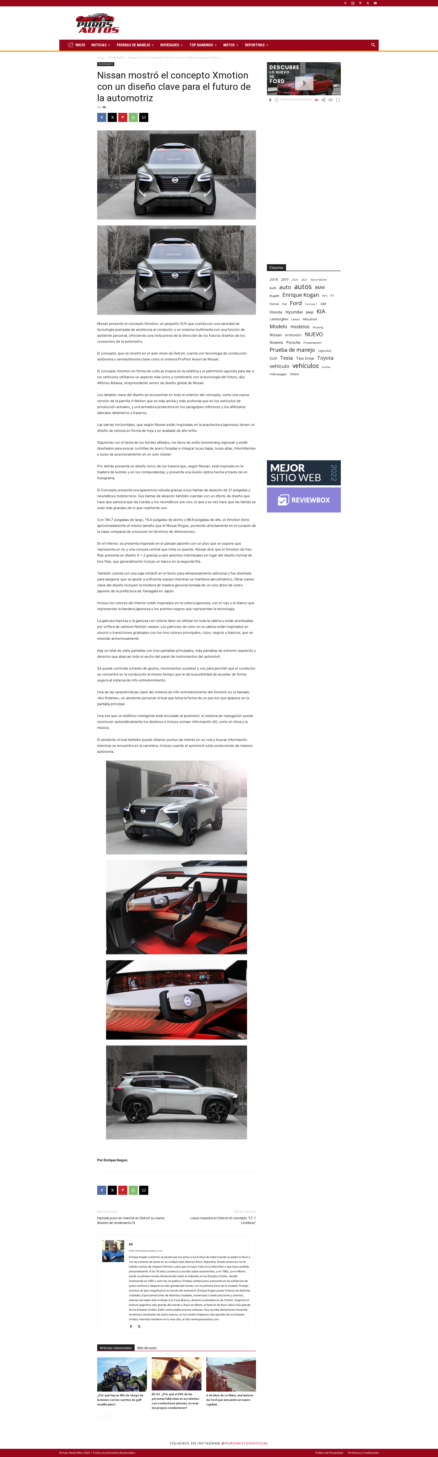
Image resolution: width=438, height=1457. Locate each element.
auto (285, 287)
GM (323, 303)
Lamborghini (279, 319)
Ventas (326, 367)
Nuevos (276, 342)
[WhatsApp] (133, 117)
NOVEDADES (169, 45)
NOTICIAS (99, 45)
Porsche (293, 342)
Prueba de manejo (292, 349)
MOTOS (229, 45)
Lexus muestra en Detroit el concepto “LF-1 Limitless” (223, 1220)
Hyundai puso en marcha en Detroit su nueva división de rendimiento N (130, 1220)
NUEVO (314, 334)
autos (303, 286)
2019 (284, 279)
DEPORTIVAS (255, 45)
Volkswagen (278, 374)
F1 (332, 295)
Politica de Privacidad (329, 1453)
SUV (273, 358)
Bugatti (274, 296)
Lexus (295, 319)
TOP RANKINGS (201, 45)
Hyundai (294, 312)
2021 (304, 279)
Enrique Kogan (300, 294)
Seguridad (324, 350)
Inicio (100, 58)
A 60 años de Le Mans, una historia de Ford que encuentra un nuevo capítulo (229, 1400)
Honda (276, 312)
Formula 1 (311, 304)
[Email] (143, 117)
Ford (296, 302)
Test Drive (305, 358)
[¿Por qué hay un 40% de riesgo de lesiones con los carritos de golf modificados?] (122, 1374)
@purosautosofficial (244, 1443)
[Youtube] (375, 3)
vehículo (279, 366)
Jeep (309, 312)
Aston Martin (319, 279)
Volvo (294, 374)
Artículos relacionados (116, 1348)
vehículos (305, 365)
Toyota (325, 357)
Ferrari (274, 304)
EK (104, 107)
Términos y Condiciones (363, 1453)
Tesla (286, 357)
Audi (273, 288)
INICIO (80, 45)
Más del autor (147, 1348)
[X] (367, 3)
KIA (321, 311)
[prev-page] (100, 1417)
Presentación (312, 343)
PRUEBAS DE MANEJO (133, 45)
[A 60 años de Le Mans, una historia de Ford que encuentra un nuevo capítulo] (231, 1374)
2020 (295, 279)
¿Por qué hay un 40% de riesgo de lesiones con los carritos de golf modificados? (120, 1400)
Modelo (278, 326)
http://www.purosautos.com (145, 1250)
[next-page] (107, 1417)
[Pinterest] (360, 3)
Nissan (276, 334)
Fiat (284, 304)
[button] (373, 45)
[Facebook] (345, 3)
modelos (300, 326)
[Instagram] (352, 3)
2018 (274, 279)
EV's (324, 296)
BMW (320, 287)
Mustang (318, 327)
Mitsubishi (310, 319)
